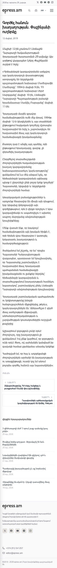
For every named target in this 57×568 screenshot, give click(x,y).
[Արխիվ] (36, 10)
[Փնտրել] (29, 10)
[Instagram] (52, 2)
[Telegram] (49, 2)
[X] (38, 2)
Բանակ (6, 373)
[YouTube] (45, 2)
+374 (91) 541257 (14, 548)
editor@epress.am (14, 553)
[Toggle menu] (52, 10)
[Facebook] (41, 2)
